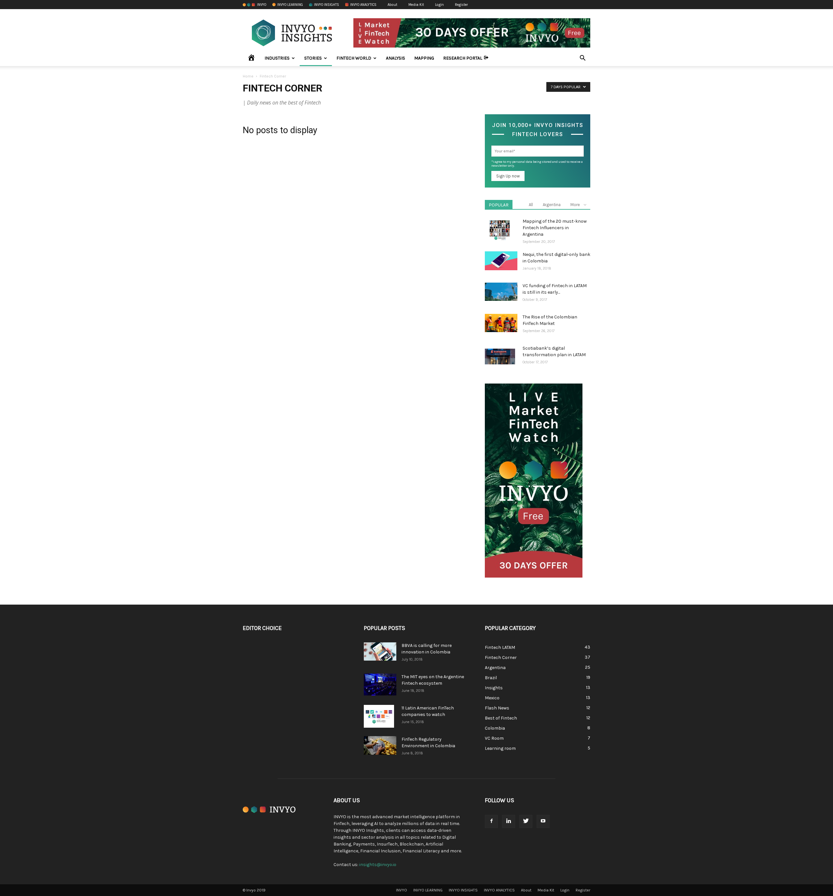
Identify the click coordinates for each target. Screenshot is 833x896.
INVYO (261, 5)
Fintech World (353, 58)
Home (248, 76)
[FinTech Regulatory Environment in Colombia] (380, 745)
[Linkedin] (508, 821)
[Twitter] (525, 821)
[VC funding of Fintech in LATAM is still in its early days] (501, 292)
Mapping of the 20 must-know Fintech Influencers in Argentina (555, 227)
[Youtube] (543, 821)
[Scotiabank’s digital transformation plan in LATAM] (500, 356)
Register (461, 5)
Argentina (552, 204)
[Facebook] (491, 821)
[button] (582, 59)
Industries (277, 58)
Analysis (395, 58)
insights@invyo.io (377, 864)
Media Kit (416, 5)
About (392, 5)
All (531, 204)
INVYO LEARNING (290, 5)
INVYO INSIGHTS (326, 5)
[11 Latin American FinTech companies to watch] (379, 716)
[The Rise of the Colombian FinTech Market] (501, 323)
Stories (313, 58)
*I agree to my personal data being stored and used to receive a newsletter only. (537, 164)
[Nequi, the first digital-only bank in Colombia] (501, 260)
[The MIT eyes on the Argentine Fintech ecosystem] (380, 684)
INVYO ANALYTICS (363, 5)
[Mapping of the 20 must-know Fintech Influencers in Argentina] (500, 229)
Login (439, 5)
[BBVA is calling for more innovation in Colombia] (380, 651)
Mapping (424, 58)
